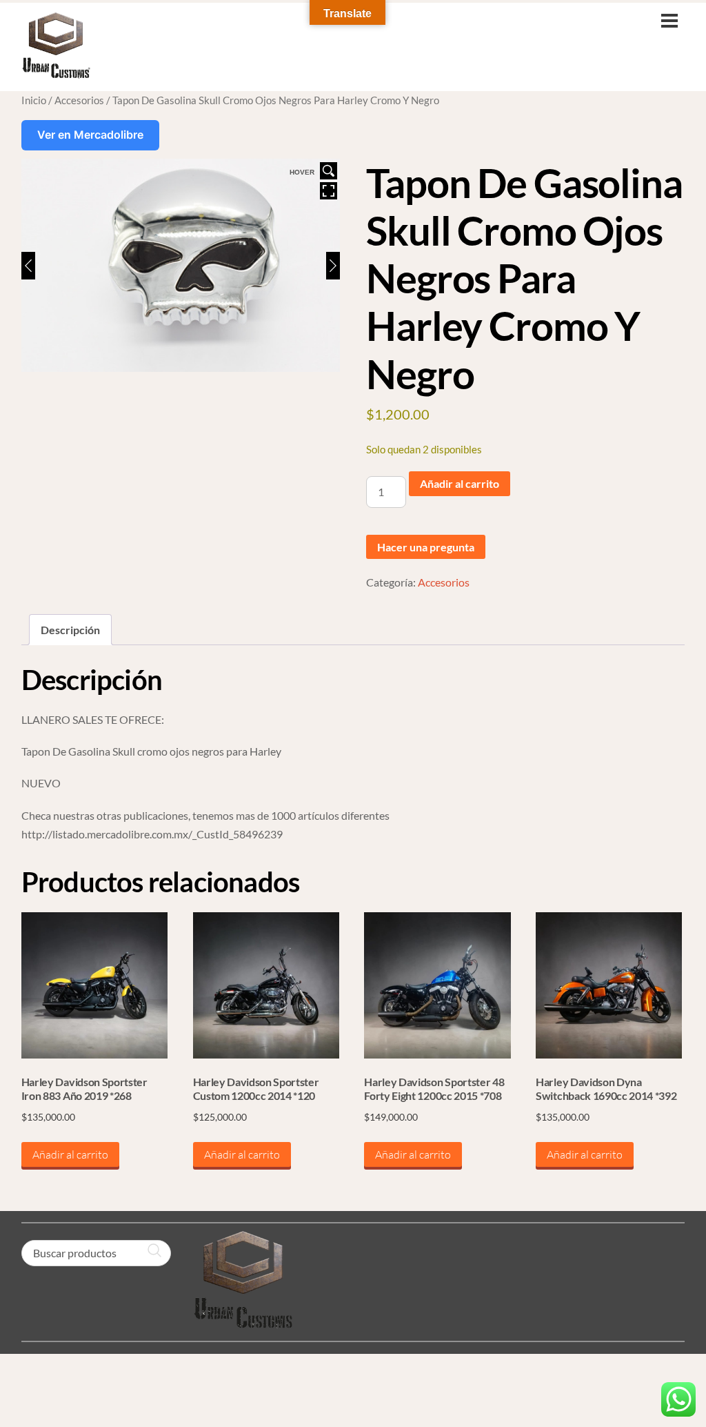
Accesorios (79, 100)
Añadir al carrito (459, 483)
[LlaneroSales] (55, 71)
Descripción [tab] (70, 629)
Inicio (33, 100)
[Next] (333, 265)
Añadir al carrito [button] (70, 1154)
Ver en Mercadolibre (90, 134)
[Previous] (28, 265)
